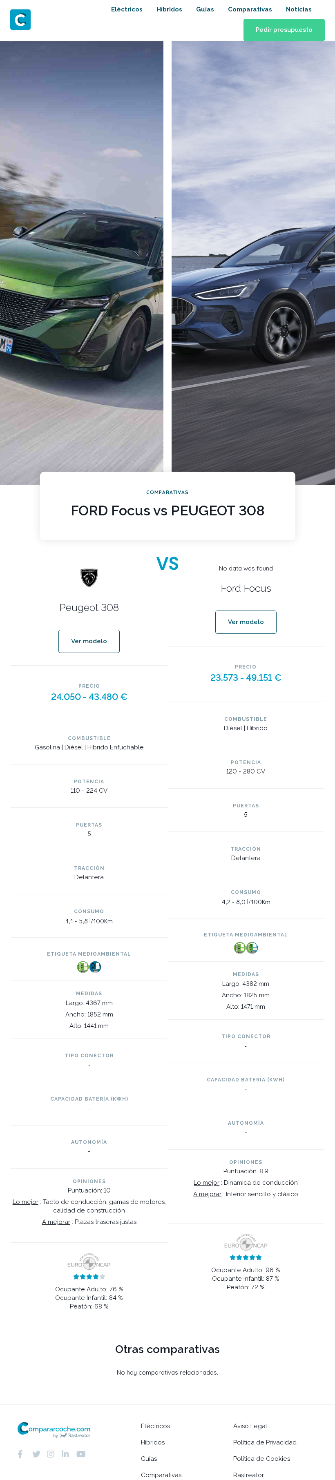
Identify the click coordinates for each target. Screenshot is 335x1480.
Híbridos (169, 9)
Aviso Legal (250, 1426)
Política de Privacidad (265, 1442)
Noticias (299, 9)
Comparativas (250, 9)
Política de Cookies (261, 1458)
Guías (205, 9)
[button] (284, 30)
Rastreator (248, 1475)
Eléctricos (127, 9)
